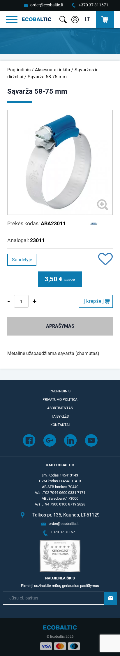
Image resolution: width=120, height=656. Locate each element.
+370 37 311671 (93, 5)
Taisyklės (60, 416)
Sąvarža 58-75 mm (47, 76)
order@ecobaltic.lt (46, 5)
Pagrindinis (19, 70)
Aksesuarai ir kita (52, 70)
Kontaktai (60, 425)
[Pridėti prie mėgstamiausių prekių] (105, 260)
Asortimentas (60, 408)
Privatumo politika (60, 400)
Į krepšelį (94, 301)
